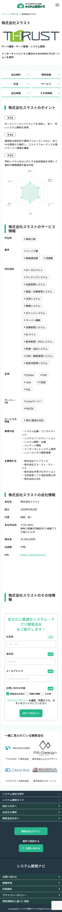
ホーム (4, 14)
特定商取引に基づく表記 (15, 901)
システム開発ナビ (31, 865)
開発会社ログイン (31, 831)
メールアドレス (14, 671)
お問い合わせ (33, 848)
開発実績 (46, 74)
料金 (16, 84)
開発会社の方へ (10, 818)
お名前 (9, 636)
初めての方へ (9, 806)
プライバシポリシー (18, 700)
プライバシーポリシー (14, 895)
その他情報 (46, 93)
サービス (46, 84)
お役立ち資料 (9, 812)
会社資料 (16, 74)
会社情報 (16, 93)
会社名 (9, 653)
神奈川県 (14, 14)
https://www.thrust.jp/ (33, 554)
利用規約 (7, 889)
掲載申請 (7, 883)
